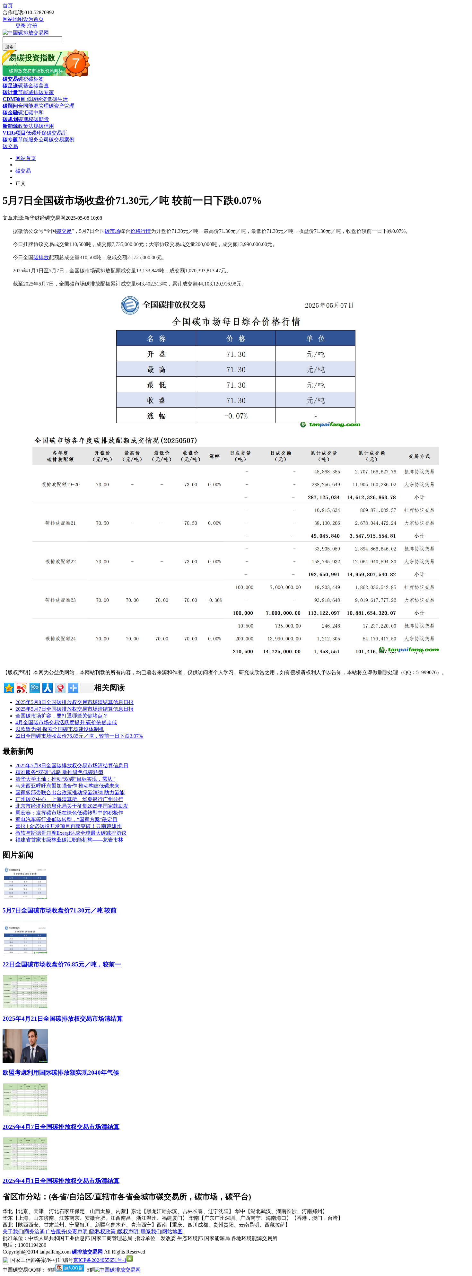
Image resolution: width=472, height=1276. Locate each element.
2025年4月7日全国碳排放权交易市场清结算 (61, 1126)
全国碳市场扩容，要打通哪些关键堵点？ (61, 715)
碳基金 (25, 85)
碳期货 (41, 119)
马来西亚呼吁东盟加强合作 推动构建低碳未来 (67, 785)
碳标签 (36, 79)
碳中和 (36, 112)
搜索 (9, 46)
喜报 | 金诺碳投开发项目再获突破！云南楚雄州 (68, 826)
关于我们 (13, 1231)
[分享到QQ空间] (8, 687)
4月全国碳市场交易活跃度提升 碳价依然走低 (66, 722)
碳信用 (46, 126)
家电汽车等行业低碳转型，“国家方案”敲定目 (66, 819)
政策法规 (28, 126)
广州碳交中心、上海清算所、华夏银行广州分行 (69, 799)
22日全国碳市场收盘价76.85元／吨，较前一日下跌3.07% (79, 736)
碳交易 (10, 79)
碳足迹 (10, 85)
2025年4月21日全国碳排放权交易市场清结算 (63, 1018)
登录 (20, 26)
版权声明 (129, 1231)
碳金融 (10, 112)
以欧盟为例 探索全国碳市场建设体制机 (59, 729)
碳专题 (10, 139)
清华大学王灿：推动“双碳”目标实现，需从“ (65, 779)
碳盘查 (41, 85)
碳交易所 (57, 133)
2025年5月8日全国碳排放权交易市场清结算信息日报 (74, 702)
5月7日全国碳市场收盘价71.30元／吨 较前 (60, 910)
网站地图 (13, 19)
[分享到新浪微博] (21, 687)
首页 (8, 5)
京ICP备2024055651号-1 (100, 1260)
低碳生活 (57, 99)
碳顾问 (10, 106)
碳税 (23, 79)
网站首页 (25, 158)
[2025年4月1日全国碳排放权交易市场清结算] (25, 1169)
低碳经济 (36, 99)
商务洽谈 (34, 1231)
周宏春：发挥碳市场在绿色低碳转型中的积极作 (69, 812)
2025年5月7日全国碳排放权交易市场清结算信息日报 (74, 709)
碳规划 (10, 119)
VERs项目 (14, 133)
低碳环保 (36, 133)
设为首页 (33, 19)
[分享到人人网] (47, 687)
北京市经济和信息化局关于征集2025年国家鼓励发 (71, 806)
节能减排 (28, 92)
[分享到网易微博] (60, 687)
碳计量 (10, 92)
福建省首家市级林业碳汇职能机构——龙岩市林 (69, 839)
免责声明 (78, 1231)
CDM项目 (14, 99)
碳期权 (25, 119)
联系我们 (151, 1231)
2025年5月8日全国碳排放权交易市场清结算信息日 (71, 765)
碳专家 (46, 92)
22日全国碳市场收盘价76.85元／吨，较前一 (62, 964)
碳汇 (23, 112)
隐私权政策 (103, 1231)
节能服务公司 (33, 139)
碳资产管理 (61, 106)
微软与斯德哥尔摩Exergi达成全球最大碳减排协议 (71, 833)
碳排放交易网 (87, 1251)
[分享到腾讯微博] (34, 687)
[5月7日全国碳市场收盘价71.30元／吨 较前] (25, 898)
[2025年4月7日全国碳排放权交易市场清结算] (25, 1115)
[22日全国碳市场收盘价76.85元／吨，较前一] (25, 952)
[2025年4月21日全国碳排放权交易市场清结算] (25, 1006)
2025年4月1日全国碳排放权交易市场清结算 (61, 1180)
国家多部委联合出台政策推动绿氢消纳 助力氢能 (70, 792)
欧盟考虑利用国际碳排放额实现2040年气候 (61, 1072)
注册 (32, 26)
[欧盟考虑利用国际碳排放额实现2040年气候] (25, 1061)
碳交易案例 (61, 139)
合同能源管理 (33, 106)
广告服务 (56, 1231)
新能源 (10, 126)
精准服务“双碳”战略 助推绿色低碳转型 (59, 772)
